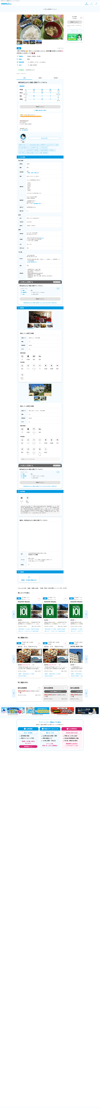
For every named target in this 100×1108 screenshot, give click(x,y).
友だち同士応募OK (23, 147)
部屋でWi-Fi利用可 (35, 629)
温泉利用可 (43, 144)
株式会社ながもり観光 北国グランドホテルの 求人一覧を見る (40, 302)
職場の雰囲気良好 (44, 150)
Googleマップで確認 (33, 554)
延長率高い (37, 150)
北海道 (24, 597)
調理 (24, 644)
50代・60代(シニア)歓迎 (24, 152)
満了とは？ (41, 238)
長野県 (24, 642)
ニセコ (28, 597)
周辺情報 (56, 77)
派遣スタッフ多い (34, 152)
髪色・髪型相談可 (44, 152)
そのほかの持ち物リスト (32, 261)
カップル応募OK (32, 147)
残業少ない (52, 150)
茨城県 (77, 642)
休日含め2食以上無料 (34, 144)
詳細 (24, 77)
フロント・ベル (26, 599)
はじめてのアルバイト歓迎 (52, 144)
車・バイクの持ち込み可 (42, 147)
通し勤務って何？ (37, 203)
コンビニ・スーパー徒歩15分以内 (26, 150)
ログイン (73, 30)
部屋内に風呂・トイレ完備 (24, 629)
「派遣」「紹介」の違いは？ (33, 172)
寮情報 (40, 77)
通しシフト (26, 144)
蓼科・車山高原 (30, 642)
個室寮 (20, 144)
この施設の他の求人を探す (40, 110)
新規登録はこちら (28, 746)
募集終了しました (40, 106)
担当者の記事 (44, 138)
